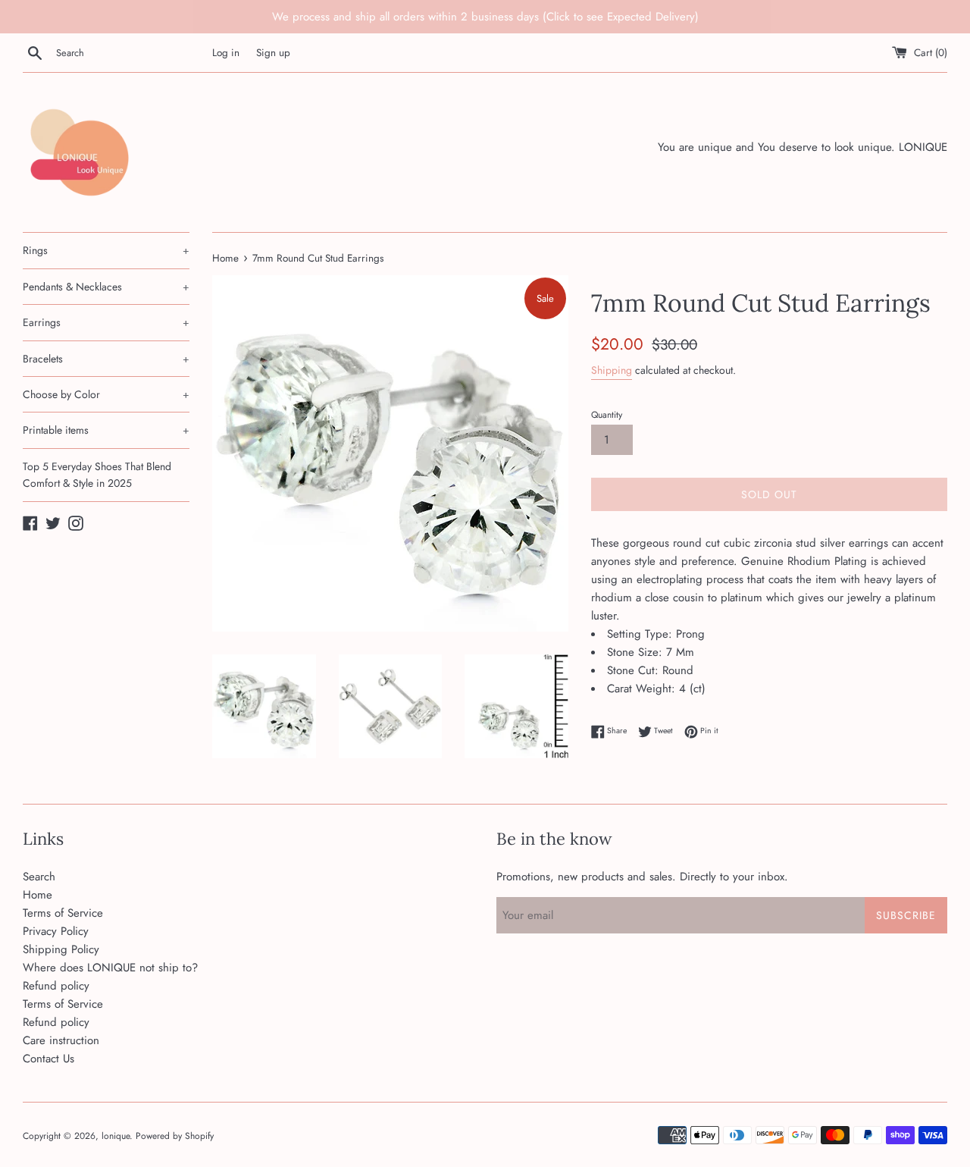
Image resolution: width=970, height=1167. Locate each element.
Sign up (273, 52)
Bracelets (106, 358)
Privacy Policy (56, 931)
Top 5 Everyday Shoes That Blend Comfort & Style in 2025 (97, 475)
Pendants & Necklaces (106, 286)
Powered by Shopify (175, 1136)
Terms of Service (63, 913)
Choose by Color (106, 394)
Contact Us (48, 1058)
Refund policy (56, 985)
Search (39, 876)
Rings (106, 250)
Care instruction (61, 1040)
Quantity (606, 415)
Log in (225, 52)
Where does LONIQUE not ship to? (110, 967)
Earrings (106, 322)
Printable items (106, 430)
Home (37, 894)
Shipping (611, 370)
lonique (116, 1136)
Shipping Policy (61, 949)
